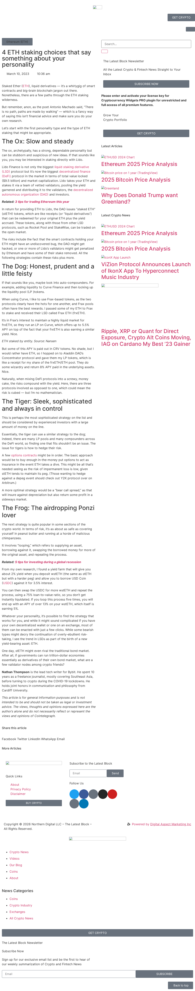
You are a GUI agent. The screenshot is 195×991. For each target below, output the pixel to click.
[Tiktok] (74, 803)
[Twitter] (74, 794)
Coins (14, 871)
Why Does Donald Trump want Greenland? (139, 198)
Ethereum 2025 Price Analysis (139, 164)
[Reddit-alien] (93, 794)
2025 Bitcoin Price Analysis (135, 179)
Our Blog (16, 865)
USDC (7, 583)
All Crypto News (24, 918)
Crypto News (19, 852)
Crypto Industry (21, 905)
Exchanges (17, 912)
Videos (14, 858)
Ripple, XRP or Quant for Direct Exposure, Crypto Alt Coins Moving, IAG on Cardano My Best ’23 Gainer (146, 337)
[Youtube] (112, 794)
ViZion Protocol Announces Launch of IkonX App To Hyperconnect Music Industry (146, 270)
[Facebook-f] (84, 794)
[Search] (104, 51)
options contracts (24, 455)
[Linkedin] (84, 803)
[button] (17, 41)
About (14, 878)
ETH (26, 86)
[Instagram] (103, 794)
